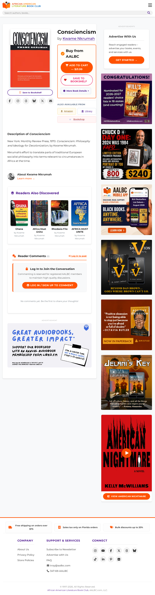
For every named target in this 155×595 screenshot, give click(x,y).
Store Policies (25, 560)
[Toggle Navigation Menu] (150, 5)
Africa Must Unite (39, 230)
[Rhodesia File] (59, 214)
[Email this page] (50, 101)
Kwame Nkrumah (79, 38)
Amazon (68, 111)
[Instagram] (95, 551)
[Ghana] (19, 214)
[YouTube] (103, 551)
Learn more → (26, 178)
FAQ (49, 560)
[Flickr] (119, 559)
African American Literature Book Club (67, 590)
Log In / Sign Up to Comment (51, 285)
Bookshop (79, 119)
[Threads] (127, 551)
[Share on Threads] (26, 101)
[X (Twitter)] (119, 551)
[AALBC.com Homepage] (21, 5)
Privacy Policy (25, 554)
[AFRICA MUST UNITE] (80, 214)
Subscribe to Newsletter (61, 549)
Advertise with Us (57, 554)
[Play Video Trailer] (126, 453)
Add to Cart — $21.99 (78, 67)
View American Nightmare (128, 496)
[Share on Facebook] (10, 101)
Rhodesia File (60, 229)
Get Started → (126, 60)
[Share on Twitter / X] (42, 101)
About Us (23, 549)
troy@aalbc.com (59, 565)
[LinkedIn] (103, 559)
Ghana (19, 229)
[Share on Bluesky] (34, 101)
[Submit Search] (148, 12)
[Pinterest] (111, 559)
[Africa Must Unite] (39, 214)
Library (88, 111)
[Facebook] (111, 551)
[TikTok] (95, 559)
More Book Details (76, 91)
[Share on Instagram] (18, 101)
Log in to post (79, 256)
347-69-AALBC (58, 571)
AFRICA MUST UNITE (80, 230)
